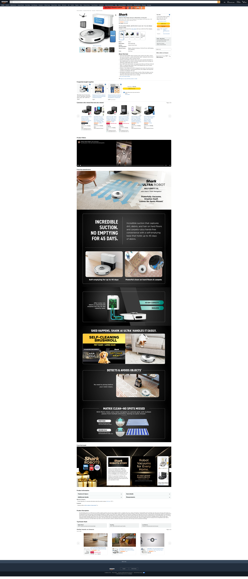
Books (59, 5)
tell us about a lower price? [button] (91, 505)
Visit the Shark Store (123, 16)
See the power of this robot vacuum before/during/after (92, 142)
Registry (77, 5)
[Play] (78, 165)
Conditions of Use (108, 572)
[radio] (82, 49)
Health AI (7, 5)
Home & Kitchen (79, 10)
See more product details (125, 76)
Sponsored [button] (78, 531)
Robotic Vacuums (99, 10)
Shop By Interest (137, 5)
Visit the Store (161, 484)
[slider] (122, 165)
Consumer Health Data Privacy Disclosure (125, 572)
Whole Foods (47, 5)
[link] (99, 88)
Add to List (158, 49)
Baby (116, 5)
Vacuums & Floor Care (87, 10)
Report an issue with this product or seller (128, 78)
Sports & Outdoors (122, 5)
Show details (127, 94)
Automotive (101, 5)
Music (81, 5)
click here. (108, 501)
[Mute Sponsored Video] (106, 545)
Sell (68, 5)
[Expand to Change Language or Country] (225, 2)
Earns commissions (95, 141)
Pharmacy (144, 5)
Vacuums (93, 10)
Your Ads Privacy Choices (138, 572)
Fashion (72, 5)
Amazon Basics (21, 5)
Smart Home (129, 5)
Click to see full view (97, 45)
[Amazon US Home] (112, 569)
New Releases (34, 5)
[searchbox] (115, 2)
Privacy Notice (114, 572)
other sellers (133, 28)
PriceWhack (165, 28)
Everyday (149, 5)
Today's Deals (54, 5)
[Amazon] (4, 2)
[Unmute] (170, 165)
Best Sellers (27, 5)
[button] (3, 5)
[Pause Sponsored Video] (106, 543)
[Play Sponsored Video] (124, 540)
